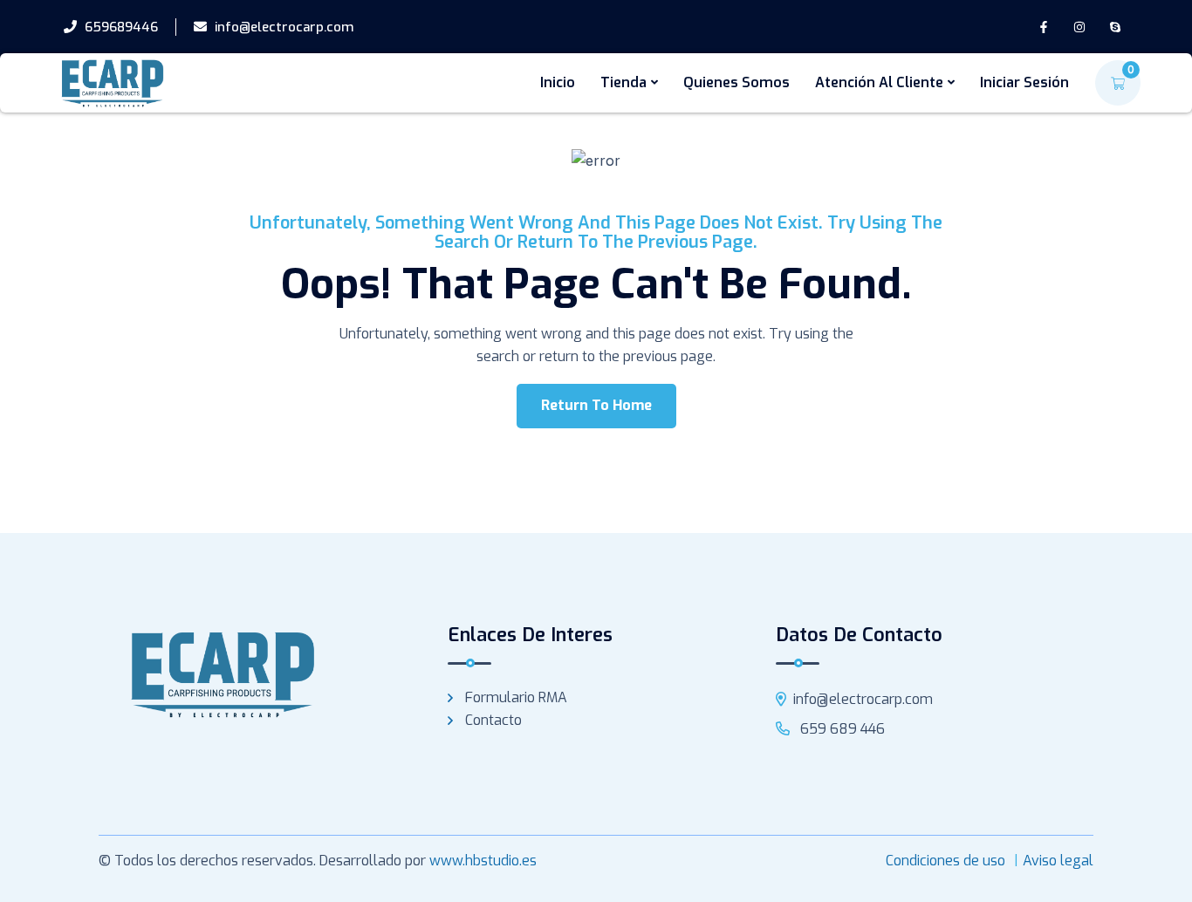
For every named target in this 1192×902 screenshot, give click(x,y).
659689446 (119, 27)
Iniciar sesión (1024, 82)
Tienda (623, 82)
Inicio (557, 82)
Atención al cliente (879, 82)
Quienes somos (736, 82)
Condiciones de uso (945, 860)
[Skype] (1114, 27)
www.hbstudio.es (483, 860)
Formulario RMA (516, 697)
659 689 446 (841, 729)
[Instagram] (1079, 27)
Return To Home (596, 405)
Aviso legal (1058, 860)
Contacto (493, 720)
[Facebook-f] (1044, 27)
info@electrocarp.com (282, 27)
